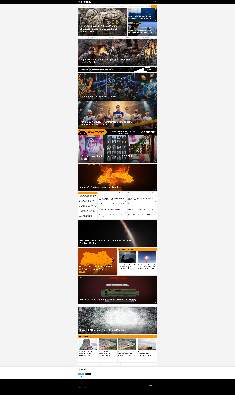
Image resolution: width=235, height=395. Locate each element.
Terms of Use (91, 380)
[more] (126, 34)
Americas (103, 369)
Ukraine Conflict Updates (126, 249)
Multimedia (130, 369)
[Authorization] (150, 2)
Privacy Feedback (118, 380)
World (129, 9)
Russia (81, 9)
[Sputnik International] (85, 3)
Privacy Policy (110, 380)
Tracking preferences (127, 380)
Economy (112, 369)
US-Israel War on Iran (85, 136)
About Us (80, 380)
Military (117, 369)
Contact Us (97, 380)
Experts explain (83, 336)
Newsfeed (82, 193)
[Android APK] (152, 385)
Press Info (85, 380)
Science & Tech (124, 369)
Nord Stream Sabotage (85, 308)
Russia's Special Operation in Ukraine (136, 23)
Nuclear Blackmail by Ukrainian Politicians (91, 165)
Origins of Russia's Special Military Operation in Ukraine (94, 40)
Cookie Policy (103, 380)
